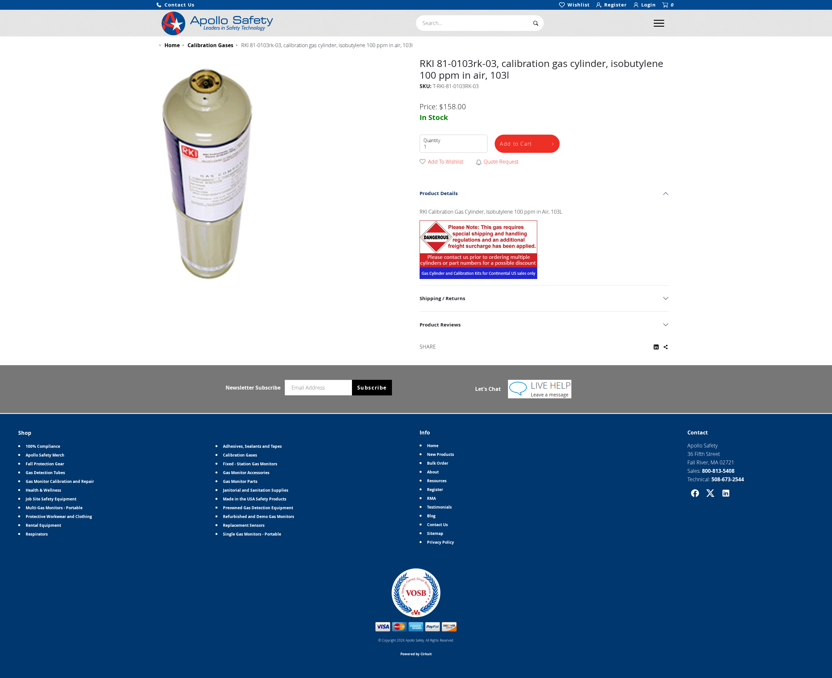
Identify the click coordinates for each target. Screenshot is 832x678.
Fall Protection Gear (45, 464)
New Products (440, 454)
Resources (437, 481)
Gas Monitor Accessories (246, 472)
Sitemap (435, 533)
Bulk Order (437, 463)
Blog (431, 516)
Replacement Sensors (244, 525)
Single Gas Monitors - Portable (252, 534)
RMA (431, 498)
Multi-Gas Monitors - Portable (54, 508)
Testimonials (439, 507)
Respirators (37, 534)
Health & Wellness (43, 490)
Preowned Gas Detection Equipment (258, 508)
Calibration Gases (240, 455)
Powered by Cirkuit (416, 654)
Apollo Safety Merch (45, 455)
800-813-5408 (718, 470)
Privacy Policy (440, 542)
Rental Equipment (43, 525)
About (433, 472)
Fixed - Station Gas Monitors (250, 464)
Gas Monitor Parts (240, 481)
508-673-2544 (727, 479)
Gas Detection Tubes (45, 472)
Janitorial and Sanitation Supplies (255, 490)
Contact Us (437, 524)
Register (435, 489)
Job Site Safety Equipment (51, 499)
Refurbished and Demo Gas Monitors (258, 516)
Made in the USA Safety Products (254, 499)
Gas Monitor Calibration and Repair (60, 481)
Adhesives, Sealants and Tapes (252, 446)
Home (432, 445)
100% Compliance (43, 446)
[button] (175, 5)
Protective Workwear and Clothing (59, 516)
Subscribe (372, 387)
